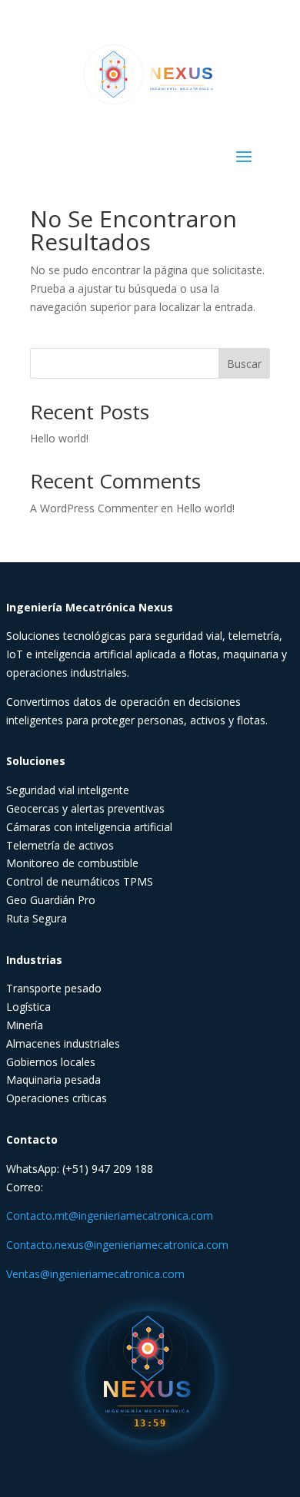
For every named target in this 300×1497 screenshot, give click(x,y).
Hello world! (59, 438)
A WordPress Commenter (94, 508)
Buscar (244, 363)
